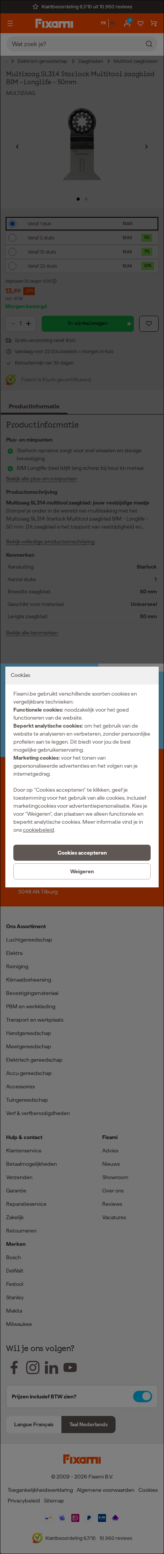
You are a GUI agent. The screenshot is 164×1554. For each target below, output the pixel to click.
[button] (82, 853)
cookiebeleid (38, 830)
